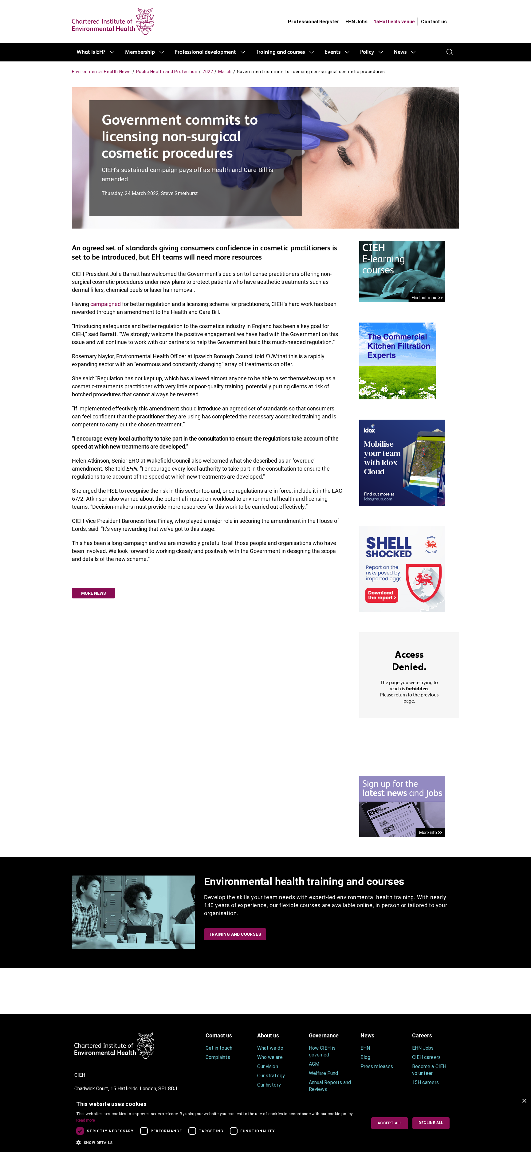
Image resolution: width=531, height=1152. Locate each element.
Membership (140, 52)
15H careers (425, 1082)
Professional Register (313, 22)
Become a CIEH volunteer (429, 1070)
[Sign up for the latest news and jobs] (402, 806)
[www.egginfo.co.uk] (402, 568)
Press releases (376, 1066)
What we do (270, 1048)
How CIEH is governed (322, 1051)
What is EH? (91, 52)
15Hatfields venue (394, 22)
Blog (365, 1057)
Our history (269, 1085)
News (400, 52)
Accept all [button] (390, 1123)
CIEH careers (426, 1057)
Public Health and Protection (167, 71)
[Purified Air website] (397, 360)
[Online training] (402, 271)
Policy (367, 52)
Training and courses (280, 52)
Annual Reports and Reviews (330, 1086)
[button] (217, 1142)
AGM (314, 1064)
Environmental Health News (101, 71)
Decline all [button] (431, 1123)
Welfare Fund (323, 1073)
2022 (208, 71)
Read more (85, 1120)
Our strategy (271, 1076)
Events (332, 52)
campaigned (105, 304)
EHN (365, 1048)
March (225, 71)
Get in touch (219, 1048)
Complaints (218, 1057)
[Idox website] (402, 462)
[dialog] (265, 1123)
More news (93, 593)
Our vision (267, 1066)
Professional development (205, 52)
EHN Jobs (356, 22)
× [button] (524, 1101)
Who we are (270, 1057)
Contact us (434, 22)
